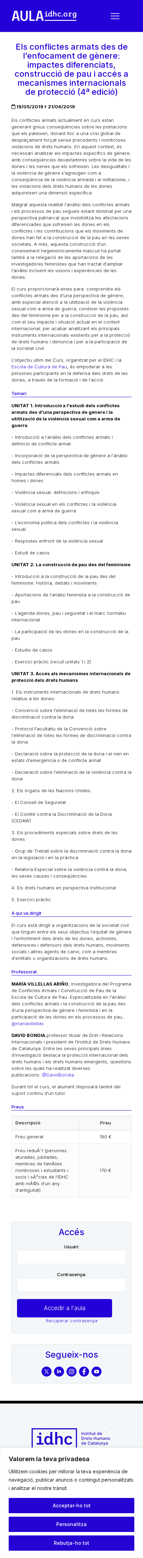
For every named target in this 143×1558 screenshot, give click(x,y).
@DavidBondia (58, 1075)
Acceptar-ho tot (72, 1505)
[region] (71, 1503)
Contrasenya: (71, 1274)
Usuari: (71, 1246)
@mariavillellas (27, 1023)
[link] (44, 16)
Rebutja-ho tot (71, 1543)
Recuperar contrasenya (72, 1320)
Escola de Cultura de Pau (39, 366)
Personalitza (71, 1524)
